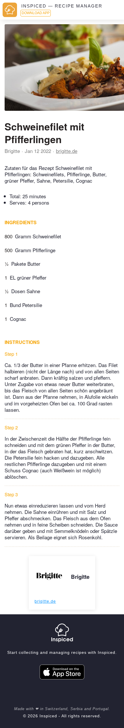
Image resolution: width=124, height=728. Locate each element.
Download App (36, 13)
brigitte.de (66, 150)
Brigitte (12, 150)
